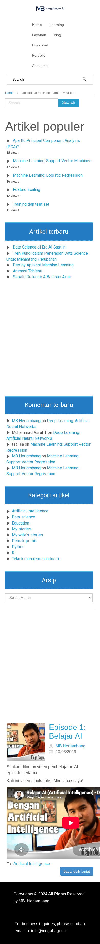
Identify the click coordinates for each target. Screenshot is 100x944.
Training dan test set (31, 204)
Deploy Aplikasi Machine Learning (43, 265)
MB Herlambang (26, 420)
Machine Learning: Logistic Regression (48, 175)
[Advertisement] (50, 339)
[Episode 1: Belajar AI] (26, 742)
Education (20, 523)
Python (18, 546)
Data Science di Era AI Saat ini (39, 247)
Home (9, 93)
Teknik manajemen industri (35, 558)
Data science (23, 516)
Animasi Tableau (27, 271)
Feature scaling (26, 189)
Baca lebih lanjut (76, 871)
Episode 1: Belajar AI (67, 731)
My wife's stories (27, 534)
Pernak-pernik (24, 540)
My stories (21, 529)
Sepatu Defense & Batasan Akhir (42, 276)
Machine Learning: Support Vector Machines (52, 160)
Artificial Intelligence (30, 511)
